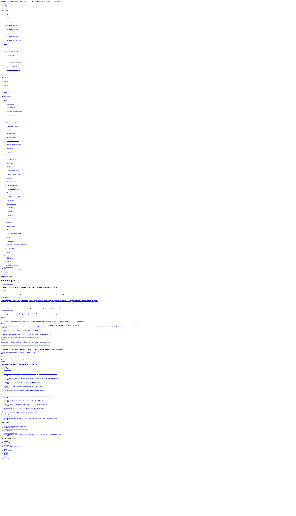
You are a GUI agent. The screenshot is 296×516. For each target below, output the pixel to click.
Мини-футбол (10, 218)
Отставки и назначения (13, 141)
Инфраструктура (11, 192)
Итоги (5, 73)
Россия (5, 44)
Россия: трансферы (12, 66)
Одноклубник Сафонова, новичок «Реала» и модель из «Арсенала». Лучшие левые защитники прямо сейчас (32, 378)
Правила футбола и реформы (14, 144)
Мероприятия (10, 215)
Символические (7, 96)
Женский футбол (11, 115)
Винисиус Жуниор (8, 326)
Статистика (10, 163)
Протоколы (10, 230)
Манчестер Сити (56, 325)
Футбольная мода (11, 181)
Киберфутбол (10, 200)
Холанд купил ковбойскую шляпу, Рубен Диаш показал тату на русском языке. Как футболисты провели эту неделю (49, 301)
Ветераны (9, 130)
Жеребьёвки (10, 118)
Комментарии (7, 370)
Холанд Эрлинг (126, 326)
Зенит (13, 326)
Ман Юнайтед (44, 326)
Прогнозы (6, 10)
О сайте (6, 441)
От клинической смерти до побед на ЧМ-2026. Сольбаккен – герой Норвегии (24, 408)
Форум (5, 274)
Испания (16, 326)
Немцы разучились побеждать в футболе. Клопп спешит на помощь (29, 314)
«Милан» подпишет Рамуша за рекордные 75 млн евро (19, 364)
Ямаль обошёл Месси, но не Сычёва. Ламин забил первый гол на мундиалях (24, 400)
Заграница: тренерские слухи (14, 40)
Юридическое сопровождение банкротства (15, 426)
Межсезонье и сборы (12, 126)
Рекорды (9, 155)
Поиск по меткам (8, 445)
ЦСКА (133, 326)
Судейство (9, 167)
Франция (118, 326)
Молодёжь (6, 85)
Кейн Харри (21, 326)
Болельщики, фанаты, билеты (14, 189)
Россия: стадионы (11, 59)
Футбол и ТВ (10, 248)
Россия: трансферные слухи (14, 62)
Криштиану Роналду (32, 326)
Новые (5, 367)
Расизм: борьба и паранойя (14, 233)
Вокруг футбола (11, 107)
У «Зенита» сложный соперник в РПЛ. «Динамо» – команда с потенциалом (26, 334)
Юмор (8, 252)
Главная (3, 276)
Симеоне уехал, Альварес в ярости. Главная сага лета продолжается (23, 357)
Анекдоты (6, 272)
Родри (98, 326)
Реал (95, 326)
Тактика (5, 88)
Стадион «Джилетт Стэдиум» (107, 326)
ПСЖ (92, 326)
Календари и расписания (13, 196)
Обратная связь (8, 443)
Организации (10, 222)
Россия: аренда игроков (13, 51)
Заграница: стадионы (12, 29)
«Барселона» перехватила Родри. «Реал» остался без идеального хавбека (25, 342)
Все (8, 18)
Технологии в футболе (13, 170)
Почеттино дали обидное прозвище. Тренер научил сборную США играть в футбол (26, 404)
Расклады (6, 77)
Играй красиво (11, 133)
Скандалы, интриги (12, 159)
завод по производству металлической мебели (16, 429)
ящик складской (8, 430)
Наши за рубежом (11, 137)
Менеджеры (6, 92)
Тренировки (10, 241)
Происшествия (11, 226)
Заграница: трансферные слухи (15, 32)
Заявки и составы (11, 122)
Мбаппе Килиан (72, 326)
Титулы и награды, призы (13, 174)
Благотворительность (12, 185)
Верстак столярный (9, 427)
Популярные (7, 368)
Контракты (10, 207)
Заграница (6, 14)
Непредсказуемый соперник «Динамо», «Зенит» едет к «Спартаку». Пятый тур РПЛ (26, 390)
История (6, 81)
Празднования (10, 148)
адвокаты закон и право (10, 424)
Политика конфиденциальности (12, 446)
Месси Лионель (84, 326)
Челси (137, 326)
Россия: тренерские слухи (13, 70)
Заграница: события (12, 25)
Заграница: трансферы (13, 36)
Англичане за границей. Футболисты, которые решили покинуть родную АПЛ (24, 382)
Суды (8, 237)
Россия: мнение (11, 55)
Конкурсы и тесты (11, 204)
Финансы (9, 178)
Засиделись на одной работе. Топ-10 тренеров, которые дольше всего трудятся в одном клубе (32, 349)
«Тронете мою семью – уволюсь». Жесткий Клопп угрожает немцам (29, 287)
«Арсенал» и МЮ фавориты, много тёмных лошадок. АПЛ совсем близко (23, 386)
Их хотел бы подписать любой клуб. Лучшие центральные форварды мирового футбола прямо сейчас (30, 374)
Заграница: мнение (12, 21)
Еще (5, 100)
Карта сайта (7, 442)
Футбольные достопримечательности (16, 244)
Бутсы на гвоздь (11, 104)
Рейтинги (9, 152)
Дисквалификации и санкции (14, 111)
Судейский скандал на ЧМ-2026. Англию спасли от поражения (20, 412)
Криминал (9, 211)
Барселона (2, 326)
